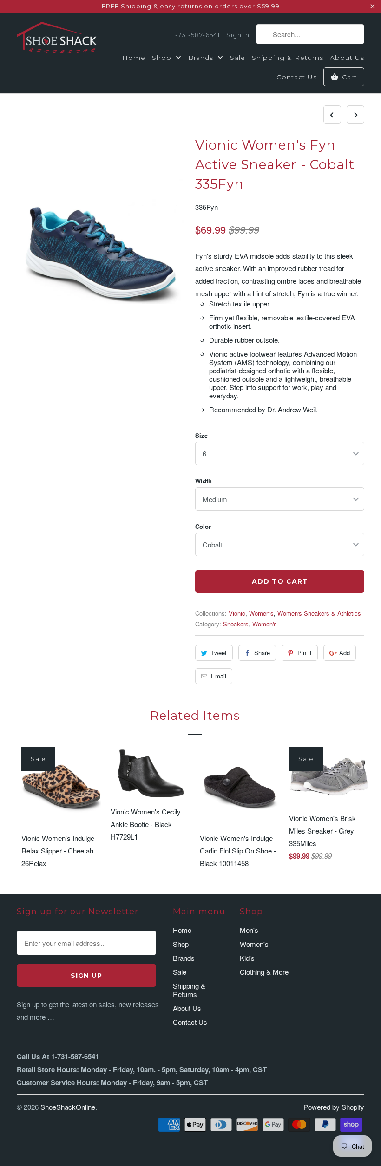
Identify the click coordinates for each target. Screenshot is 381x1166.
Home (133, 57)
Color (203, 526)
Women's (261, 613)
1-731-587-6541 (196, 35)
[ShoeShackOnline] (57, 39)
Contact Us (296, 77)
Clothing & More (264, 972)
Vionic (237, 613)
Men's (249, 930)
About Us (347, 57)
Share (262, 652)
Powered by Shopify (333, 1107)
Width (203, 480)
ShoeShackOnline (67, 1107)
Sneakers (236, 623)
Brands (202, 57)
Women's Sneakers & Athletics (319, 613)
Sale (237, 57)
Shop (163, 57)
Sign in (238, 35)
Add (344, 652)
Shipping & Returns (287, 57)
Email (218, 675)
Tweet (219, 652)
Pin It (304, 652)
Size (201, 435)
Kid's (247, 958)
